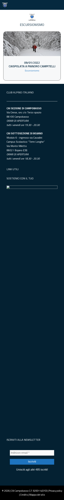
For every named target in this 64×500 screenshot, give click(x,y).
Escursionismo (32, 24)
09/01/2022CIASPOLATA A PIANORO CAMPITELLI (32, 64)
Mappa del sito (37, 495)
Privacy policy (55, 491)
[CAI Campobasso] (5, 5)
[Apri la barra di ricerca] (49, 5)
